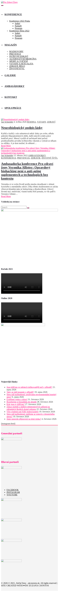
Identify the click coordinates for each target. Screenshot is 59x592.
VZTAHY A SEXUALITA (21, 64)
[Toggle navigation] (2, 5)
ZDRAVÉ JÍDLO (17, 66)
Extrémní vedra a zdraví (17, 399)
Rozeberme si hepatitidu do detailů (21, 402)
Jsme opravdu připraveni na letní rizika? (24, 419)
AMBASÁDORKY (37, 155)
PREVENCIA (23, 158)
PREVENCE (15, 54)
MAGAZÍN (11, 45)
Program (18, 28)
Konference (13, 14)
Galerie (10, 75)
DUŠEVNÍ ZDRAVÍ (18, 56)
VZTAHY (41, 122)
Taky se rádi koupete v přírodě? (20, 392)
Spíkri (17, 23)
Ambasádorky (14, 86)
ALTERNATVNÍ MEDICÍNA (22, 59)
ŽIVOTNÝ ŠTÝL (50, 158)
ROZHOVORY (16, 51)
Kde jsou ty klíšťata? (16, 404)
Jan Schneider (7, 122)
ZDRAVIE (35, 158)
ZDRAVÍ (51, 122)
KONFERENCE (8, 158)
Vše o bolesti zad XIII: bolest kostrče (23, 411)
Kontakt (11, 97)
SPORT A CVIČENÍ (18, 61)
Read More (6, 146)
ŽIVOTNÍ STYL (17, 68)
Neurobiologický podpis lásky (22, 127)
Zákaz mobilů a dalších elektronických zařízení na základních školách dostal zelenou (28, 408)
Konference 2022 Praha (19, 21)
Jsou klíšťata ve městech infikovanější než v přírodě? (29, 387)
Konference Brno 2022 (19, 31)
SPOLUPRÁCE (13, 108)
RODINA (31, 122)
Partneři (18, 26)
